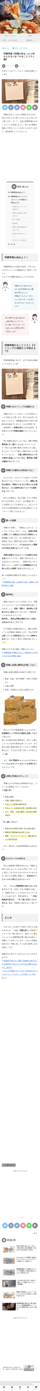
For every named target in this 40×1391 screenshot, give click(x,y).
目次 (19, 187)
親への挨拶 (16, 219)
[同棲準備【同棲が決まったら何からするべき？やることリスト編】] (17, 107)
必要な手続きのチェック (20, 235)
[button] (35, 660)
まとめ (13, 244)
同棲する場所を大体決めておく (20, 214)
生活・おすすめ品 (9, 1165)
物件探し (15, 223)
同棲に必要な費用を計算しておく (20, 228)
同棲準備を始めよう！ (18, 192)
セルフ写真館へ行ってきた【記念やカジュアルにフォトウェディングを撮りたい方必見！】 (20, 974)
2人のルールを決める (19, 240)
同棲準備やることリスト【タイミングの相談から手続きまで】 (19, 200)
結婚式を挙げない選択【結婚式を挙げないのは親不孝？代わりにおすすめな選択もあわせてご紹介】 (20, 964)
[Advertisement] (20, 157)
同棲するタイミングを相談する (20, 208)
